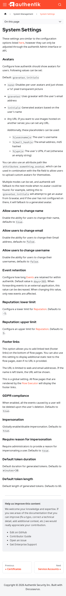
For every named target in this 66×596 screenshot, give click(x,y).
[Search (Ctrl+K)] (60, 4)
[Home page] (5, 14)
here (21, 42)
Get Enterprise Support (23, 544)
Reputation (40, 309)
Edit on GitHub (18, 532)
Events (30, 277)
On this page (11, 21)
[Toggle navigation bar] (4, 4)
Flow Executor (30, 383)
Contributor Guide (20, 536)
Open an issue (18, 540)
